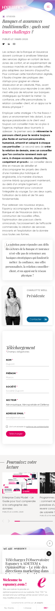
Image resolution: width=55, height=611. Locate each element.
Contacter (35, 319)
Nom (8, 360)
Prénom (11, 373)
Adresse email (15, 413)
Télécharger (16, 433)
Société (11, 387)
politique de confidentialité (37, 427)
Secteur (11, 400)
